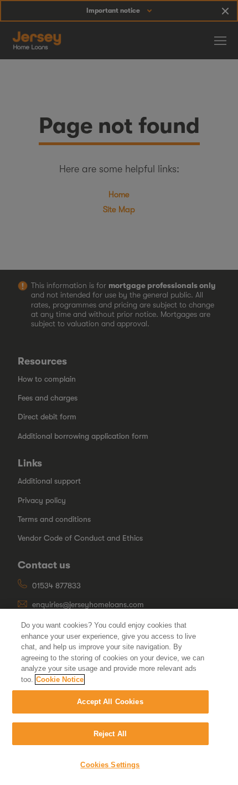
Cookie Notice (60, 679)
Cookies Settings (109, 765)
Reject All (110, 734)
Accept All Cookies (110, 701)
